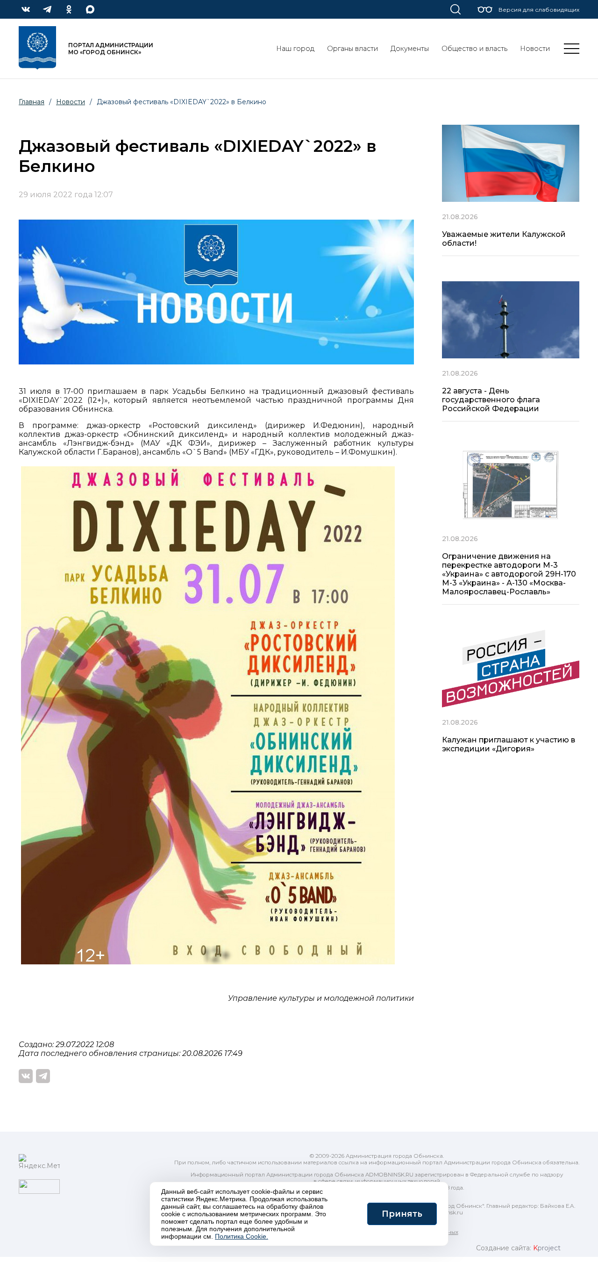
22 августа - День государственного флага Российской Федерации (491, 399)
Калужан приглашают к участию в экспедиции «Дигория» (508, 744)
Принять (402, 1214)
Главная (31, 102)
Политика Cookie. (241, 1236)
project (547, 1248)
